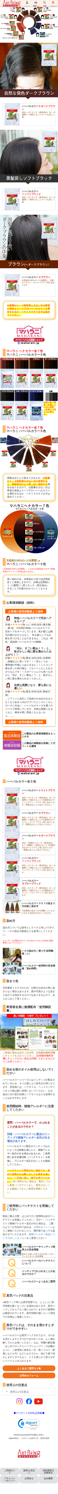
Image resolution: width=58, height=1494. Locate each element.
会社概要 (48, 1478)
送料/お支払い (29, 1471)
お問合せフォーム (43, 1227)
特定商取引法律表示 (48, 1471)
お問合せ (29, 1478)
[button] (29, 1424)
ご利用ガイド (9, 1471)
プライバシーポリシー (9, 1479)
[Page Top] (54, 1487)
